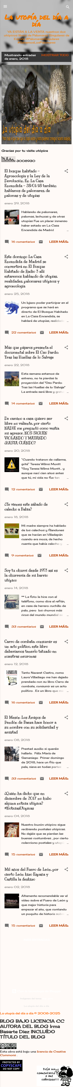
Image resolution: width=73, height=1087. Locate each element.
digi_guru (47, 998)
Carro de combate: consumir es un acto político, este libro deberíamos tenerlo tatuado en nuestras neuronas (30, 649)
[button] (66, 172)
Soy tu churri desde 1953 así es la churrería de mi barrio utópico (31, 575)
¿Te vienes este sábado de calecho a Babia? (26, 507)
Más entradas (37, 939)
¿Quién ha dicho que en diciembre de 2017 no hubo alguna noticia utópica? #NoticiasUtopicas (27, 801)
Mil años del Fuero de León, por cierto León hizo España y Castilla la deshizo (31, 874)
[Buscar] (68, 7)
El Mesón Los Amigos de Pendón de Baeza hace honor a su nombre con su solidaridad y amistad (31, 725)
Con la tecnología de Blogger (38, 991)
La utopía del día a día (37, 20)
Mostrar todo (55, 55)
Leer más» (59, 241)
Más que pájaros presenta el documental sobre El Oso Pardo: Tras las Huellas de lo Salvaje (31, 352)
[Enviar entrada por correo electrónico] (41, 243)
